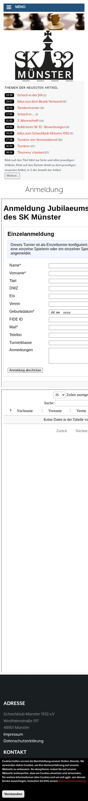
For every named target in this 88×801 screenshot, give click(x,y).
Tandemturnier (28, 108)
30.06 (9, 146)
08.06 (9, 152)
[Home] (44, 56)
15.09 (9, 133)
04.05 (9, 126)
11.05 (9, 120)
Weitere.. (12, 175)
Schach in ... (26, 114)
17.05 (9, 114)
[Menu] (9, 8)
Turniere (23, 146)
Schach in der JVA (30, 95)
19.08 (9, 95)
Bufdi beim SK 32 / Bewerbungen (41, 127)
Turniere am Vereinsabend (37, 140)
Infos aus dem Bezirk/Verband (39, 101)
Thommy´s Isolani (30, 152)
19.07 (9, 101)
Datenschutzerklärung (23, 741)
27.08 (9, 139)
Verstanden (13, 794)
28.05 (9, 107)
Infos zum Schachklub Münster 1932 (43, 133)
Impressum (13, 734)
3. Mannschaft (27, 120)
